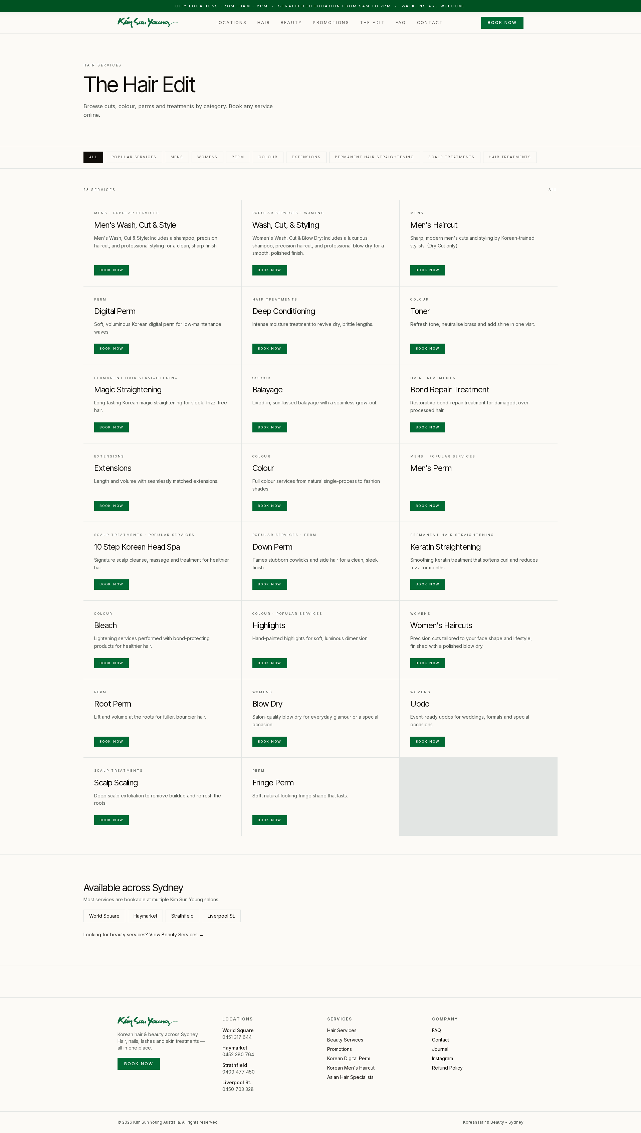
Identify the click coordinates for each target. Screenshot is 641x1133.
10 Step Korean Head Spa (137, 547)
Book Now (502, 22)
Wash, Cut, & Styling (285, 225)
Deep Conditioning (283, 311)
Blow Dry (267, 704)
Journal (440, 1049)
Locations (231, 22)
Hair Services (342, 1030)
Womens (207, 157)
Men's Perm (430, 468)
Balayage (267, 389)
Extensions (306, 157)
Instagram (442, 1058)
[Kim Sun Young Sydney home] (148, 22)
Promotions (331, 22)
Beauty (291, 22)
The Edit (372, 22)
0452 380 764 (238, 1054)
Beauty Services (345, 1040)
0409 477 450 (238, 1072)
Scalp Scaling (116, 782)
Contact (430, 22)
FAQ (401, 22)
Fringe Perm (273, 782)
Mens (177, 157)
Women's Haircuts (441, 625)
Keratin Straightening (445, 547)
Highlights (268, 625)
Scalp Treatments (451, 157)
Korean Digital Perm (348, 1058)
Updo (419, 704)
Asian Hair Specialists (350, 1077)
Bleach (105, 625)
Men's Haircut (433, 225)
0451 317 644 (237, 1037)
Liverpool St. (221, 916)
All (93, 157)
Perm (238, 157)
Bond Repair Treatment (449, 389)
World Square (104, 916)
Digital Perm (114, 311)
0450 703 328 (238, 1089)
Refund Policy (447, 1068)
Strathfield (182, 916)
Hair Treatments (510, 157)
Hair (263, 22)
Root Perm (112, 704)
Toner (420, 311)
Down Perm (272, 547)
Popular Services (134, 157)
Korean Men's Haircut (351, 1068)
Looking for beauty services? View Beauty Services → (143, 934)
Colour (268, 157)
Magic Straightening (128, 389)
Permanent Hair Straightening (374, 157)
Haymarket (145, 916)
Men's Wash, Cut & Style (135, 225)
